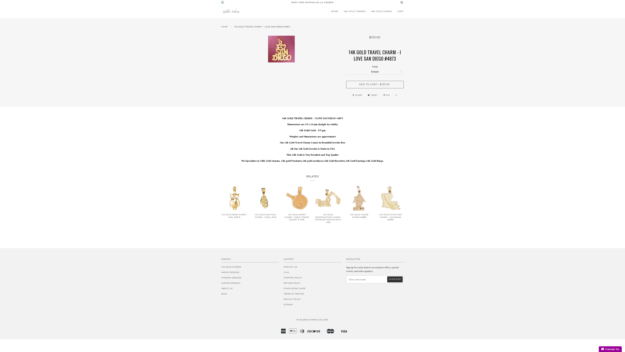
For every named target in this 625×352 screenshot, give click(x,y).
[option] (281, 49)
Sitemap (288, 304)
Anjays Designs (230, 272)
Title (375, 67)
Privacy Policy (292, 299)
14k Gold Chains (381, 11)
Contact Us (290, 267)
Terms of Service (294, 294)
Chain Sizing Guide (295, 288)
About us (227, 288)
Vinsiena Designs (231, 278)
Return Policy (292, 283)
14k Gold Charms (355, 11)
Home (334, 11)
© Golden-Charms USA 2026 (312, 320)
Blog (224, 294)
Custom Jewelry (231, 283)
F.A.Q (286, 272)
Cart (400, 11)
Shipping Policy (293, 278)
